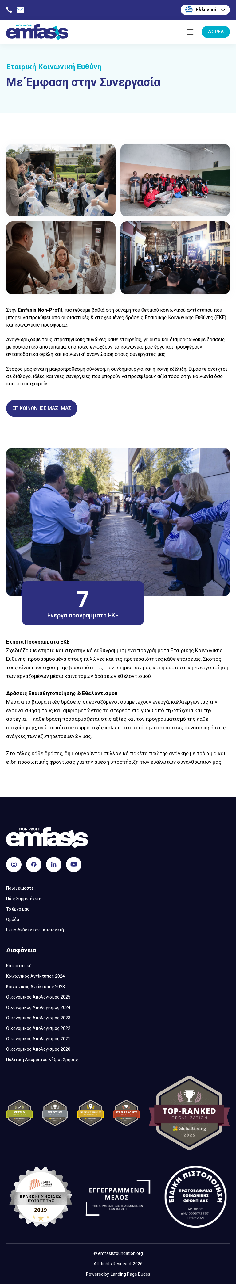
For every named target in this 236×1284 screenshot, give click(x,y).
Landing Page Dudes (130, 1274)
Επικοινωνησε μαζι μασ (41, 408)
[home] (37, 32)
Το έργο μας (18, 909)
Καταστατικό (19, 965)
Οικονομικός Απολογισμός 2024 (38, 1007)
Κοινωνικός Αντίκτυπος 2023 (35, 986)
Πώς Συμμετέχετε (23, 898)
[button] (205, 10)
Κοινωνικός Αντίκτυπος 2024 (35, 976)
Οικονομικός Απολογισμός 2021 (38, 1038)
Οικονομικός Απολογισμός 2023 (38, 1017)
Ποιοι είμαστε (19, 888)
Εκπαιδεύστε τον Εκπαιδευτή (35, 929)
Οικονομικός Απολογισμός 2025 (38, 997)
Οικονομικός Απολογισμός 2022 (38, 1028)
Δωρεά (216, 32)
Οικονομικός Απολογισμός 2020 (38, 1049)
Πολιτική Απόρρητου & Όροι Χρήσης (42, 1059)
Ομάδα (12, 919)
